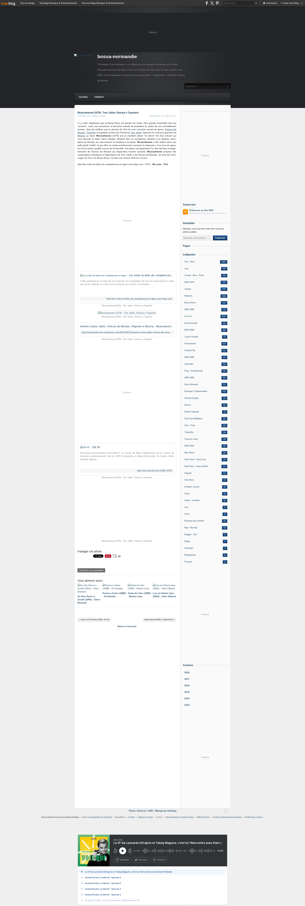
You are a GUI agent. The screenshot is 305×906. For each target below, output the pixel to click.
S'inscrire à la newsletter (91, 570)
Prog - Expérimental (193, 371)
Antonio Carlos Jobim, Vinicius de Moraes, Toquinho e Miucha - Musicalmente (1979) (127, 326)
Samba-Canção (191, 398)
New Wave (189, 452)
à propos (161, 860)
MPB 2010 (189, 446)
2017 (187, 679)
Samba (187, 289)
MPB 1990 (189, 357)
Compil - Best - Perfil (194, 275)
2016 (187, 685)
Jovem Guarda (191, 337)
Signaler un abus (145, 817)
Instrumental (190, 343)
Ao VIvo (188, 316)
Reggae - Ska (190, 534)
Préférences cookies (254, 817)
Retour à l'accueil (127, 626)
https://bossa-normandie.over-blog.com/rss (207, 213)
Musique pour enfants (194, 521)
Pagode (187, 473)
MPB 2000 (189, 330)
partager (143, 860)
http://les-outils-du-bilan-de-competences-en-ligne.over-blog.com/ (139, 299)
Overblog (171, 811)
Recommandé (190, 323)
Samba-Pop (189, 350)
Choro (187, 493)
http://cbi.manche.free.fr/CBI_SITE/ (154, 470)
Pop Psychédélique (193, 418)
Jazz (186, 268)
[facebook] (207, 3)
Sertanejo (188, 548)
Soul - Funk (189, 425)
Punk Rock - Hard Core (195, 459)
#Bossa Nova (171, 116)
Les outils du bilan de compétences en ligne (151, 275)
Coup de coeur (191, 439)
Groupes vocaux (192, 487)
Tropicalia (188, 432)
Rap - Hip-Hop (190, 527)
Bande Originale (191, 412)
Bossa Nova (190, 302)
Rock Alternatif (191, 384)
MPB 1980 (189, 309)
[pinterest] (217, 3)
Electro (187, 405)
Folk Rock (189, 480)
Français (188, 562)
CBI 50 (96, 447)
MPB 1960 (189, 377)
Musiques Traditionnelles (195, 391)
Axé (186, 507)
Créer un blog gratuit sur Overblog (97, 817)
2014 (187, 698)
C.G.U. (160, 817)
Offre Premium (203, 817)
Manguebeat (190, 555)
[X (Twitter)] (212, 3)
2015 (187, 692)
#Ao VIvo (161, 116)
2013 (187, 705)
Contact (99, 97)
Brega (187, 541)
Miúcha (81, 135)
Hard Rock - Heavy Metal (196, 466)
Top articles (120, 817)
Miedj (57, 817)
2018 (187, 672)
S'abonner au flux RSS (201, 210)
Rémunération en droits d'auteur (180, 817)
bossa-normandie (117, 56)
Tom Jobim (136, 132)
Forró (186, 514)
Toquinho (91, 132)
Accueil (83, 97)
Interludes (188, 364)
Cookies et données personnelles (227, 817)
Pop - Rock (189, 262)
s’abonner (124, 860)
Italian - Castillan (192, 500)
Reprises (188, 296)
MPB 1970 (189, 282)
